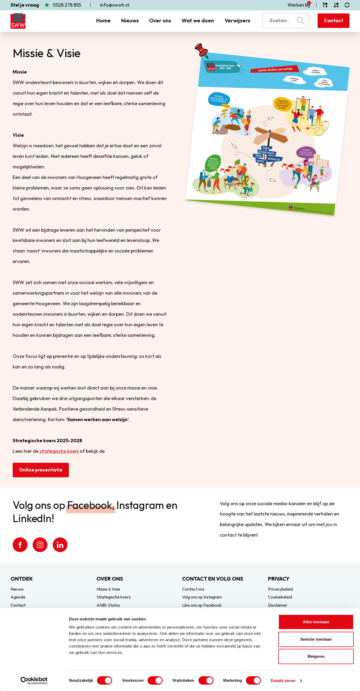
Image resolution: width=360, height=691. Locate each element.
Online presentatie (40, 470)
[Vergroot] (325, 5)
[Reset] (347, 5)
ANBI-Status (108, 605)
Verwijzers (237, 20)
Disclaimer (277, 605)
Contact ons (193, 589)
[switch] (155, 680)
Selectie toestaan (316, 639)
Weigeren (316, 656)
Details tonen (283, 680)
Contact (333, 20)
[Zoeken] (300, 20)
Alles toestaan (316, 622)
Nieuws (130, 20)
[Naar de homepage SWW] (18, 21)
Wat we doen (198, 20)
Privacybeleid (280, 589)
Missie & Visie (108, 589)
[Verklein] (336, 5)
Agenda (18, 597)
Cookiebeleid (280, 597)
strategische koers (59, 451)
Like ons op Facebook (202, 605)
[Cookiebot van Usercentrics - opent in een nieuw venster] (34, 681)
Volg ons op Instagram (202, 597)
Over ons (160, 20)
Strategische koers (113, 597)
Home (103, 20)
